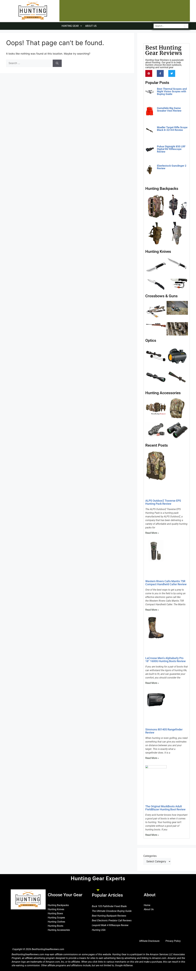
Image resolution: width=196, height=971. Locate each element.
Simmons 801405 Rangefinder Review (164, 731)
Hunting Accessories (59, 930)
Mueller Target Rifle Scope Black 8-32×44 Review (172, 128)
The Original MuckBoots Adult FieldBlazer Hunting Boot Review (165, 808)
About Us (91, 25)
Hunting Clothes (56, 921)
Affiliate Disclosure (149, 941)
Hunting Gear (70, 25)
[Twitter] (171, 73)
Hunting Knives (56, 909)
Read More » (163, 98)
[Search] (186, 26)
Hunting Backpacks (58, 905)
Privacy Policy (173, 941)
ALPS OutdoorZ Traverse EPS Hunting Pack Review (163, 502)
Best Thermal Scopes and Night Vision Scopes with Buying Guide (172, 91)
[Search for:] (29, 63)
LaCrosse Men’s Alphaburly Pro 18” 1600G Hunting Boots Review (165, 659)
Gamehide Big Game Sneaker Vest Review (169, 109)
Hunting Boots (55, 925)
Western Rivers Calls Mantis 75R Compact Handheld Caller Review (166, 583)
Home (147, 905)
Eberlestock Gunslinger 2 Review (171, 167)
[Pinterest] (148, 73)
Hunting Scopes (56, 917)
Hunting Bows (55, 913)
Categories (150, 855)
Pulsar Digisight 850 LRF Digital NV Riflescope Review (171, 149)
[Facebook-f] (160, 73)
